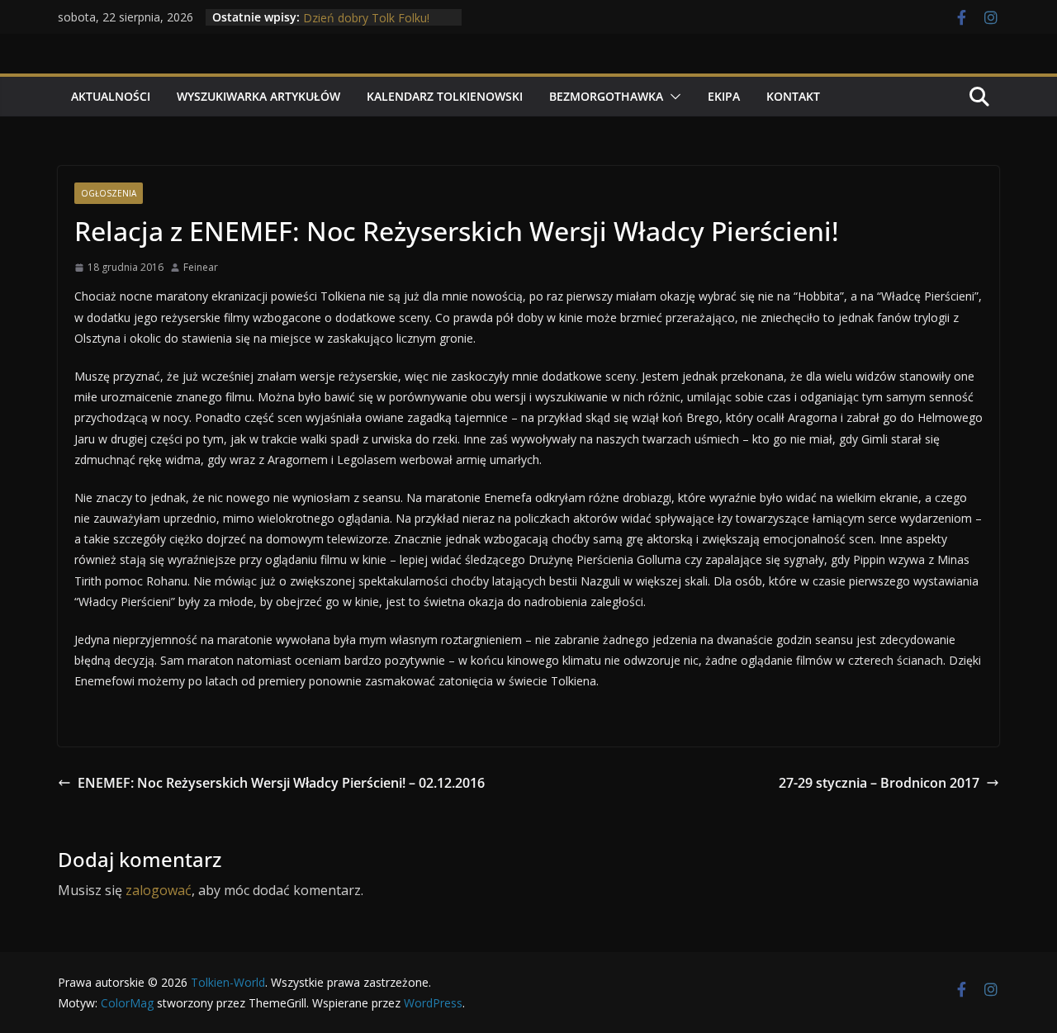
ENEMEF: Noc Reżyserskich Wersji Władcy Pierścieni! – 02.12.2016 (281, 783)
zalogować (159, 890)
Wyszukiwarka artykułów (258, 96)
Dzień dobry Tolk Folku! (366, 25)
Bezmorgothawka (606, 96)
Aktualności (110, 96)
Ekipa (724, 96)
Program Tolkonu (350, 9)
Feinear (200, 267)
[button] (672, 96)
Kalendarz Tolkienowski (445, 96)
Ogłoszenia (108, 193)
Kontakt (793, 96)
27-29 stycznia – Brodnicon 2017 (879, 783)
